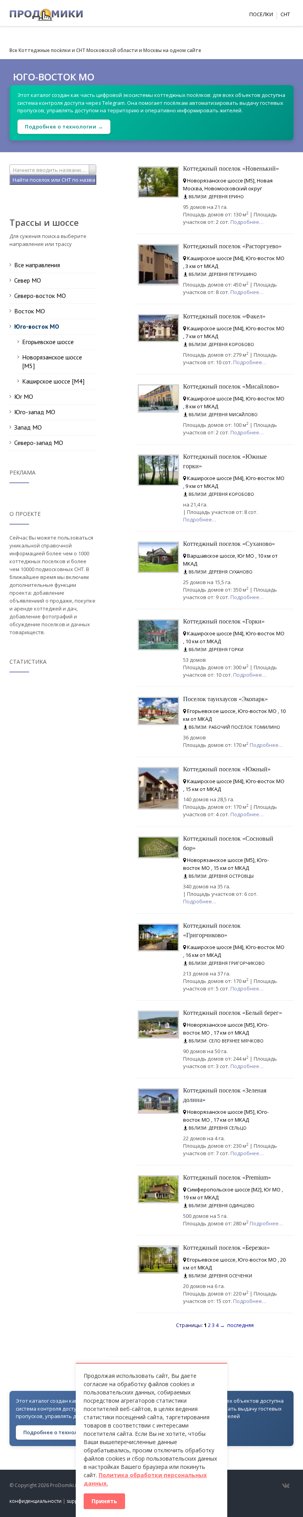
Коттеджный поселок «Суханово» (229, 543)
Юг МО (23, 396)
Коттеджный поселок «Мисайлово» (231, 386)
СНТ (285, 14)
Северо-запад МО (38, 443)
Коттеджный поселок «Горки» (224, 621)
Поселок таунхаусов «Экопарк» (225, 699)
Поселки (261, 14)
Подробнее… (247, 221)
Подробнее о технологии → (64, 126)
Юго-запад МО (34, 412)
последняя (240, 1325)
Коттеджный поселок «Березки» (226, 1247)
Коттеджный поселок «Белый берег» (232, 1012)
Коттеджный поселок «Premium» (227, 1177)
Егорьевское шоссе (48, 342)
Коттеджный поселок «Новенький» (231, 168)
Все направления (37, 265)
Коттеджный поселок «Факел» (224, 316)
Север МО (27, 280)
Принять (104, 1501)
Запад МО (28, 427)
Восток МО (29, 311)
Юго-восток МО (36, 326)
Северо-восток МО (40, 296)
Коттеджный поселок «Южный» (227, 769)
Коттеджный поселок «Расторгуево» (232, 246)
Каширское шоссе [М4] (53, 381)
